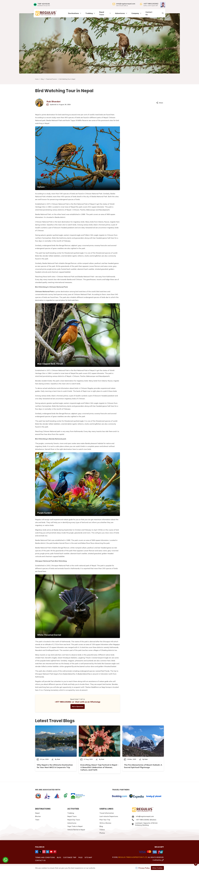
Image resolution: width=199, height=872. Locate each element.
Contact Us (149, 13)
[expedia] (136, 796)
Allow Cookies (157, 868)
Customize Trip (69, 857)
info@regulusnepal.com (125, 3)
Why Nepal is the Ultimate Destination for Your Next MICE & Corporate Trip (55, 766)
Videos (102, 830)
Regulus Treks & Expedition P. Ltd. (133, 857)
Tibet (37, 820)
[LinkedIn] (47, 851)
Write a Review (105, 823)
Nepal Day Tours (73, 820)
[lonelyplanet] (153, 796)
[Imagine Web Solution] (163, 860)
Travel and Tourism (51, 79)
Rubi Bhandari (54, 101)
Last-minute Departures (109, 816)
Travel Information (107, 813)
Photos (102, 833)
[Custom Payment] (132, 852)
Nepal (37, 813)
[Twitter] (40, 851)
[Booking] (119, 796)
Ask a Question (77, 706)
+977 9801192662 (150, 3)
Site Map (88, 857)
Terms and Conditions (45, 857)
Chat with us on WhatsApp (87, 702)
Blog (42, 79)
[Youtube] (51, 851)
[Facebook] (36, 851)
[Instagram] (44, 851)
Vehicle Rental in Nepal (76, 830)
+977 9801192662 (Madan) (146, 820)
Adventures (71, 823)
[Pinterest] (54, 851)
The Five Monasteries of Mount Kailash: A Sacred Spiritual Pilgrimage (143, 766)
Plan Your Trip (105, 820)
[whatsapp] (5, 860)
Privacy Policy (144, 868)
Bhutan (38, 816)
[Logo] (148, 809)
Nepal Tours (72, 816)
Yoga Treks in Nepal (75, 826)
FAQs (80, 857)
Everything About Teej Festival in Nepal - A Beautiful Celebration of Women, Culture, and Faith (99, 767)
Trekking (70, 813)
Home (37, 79)
